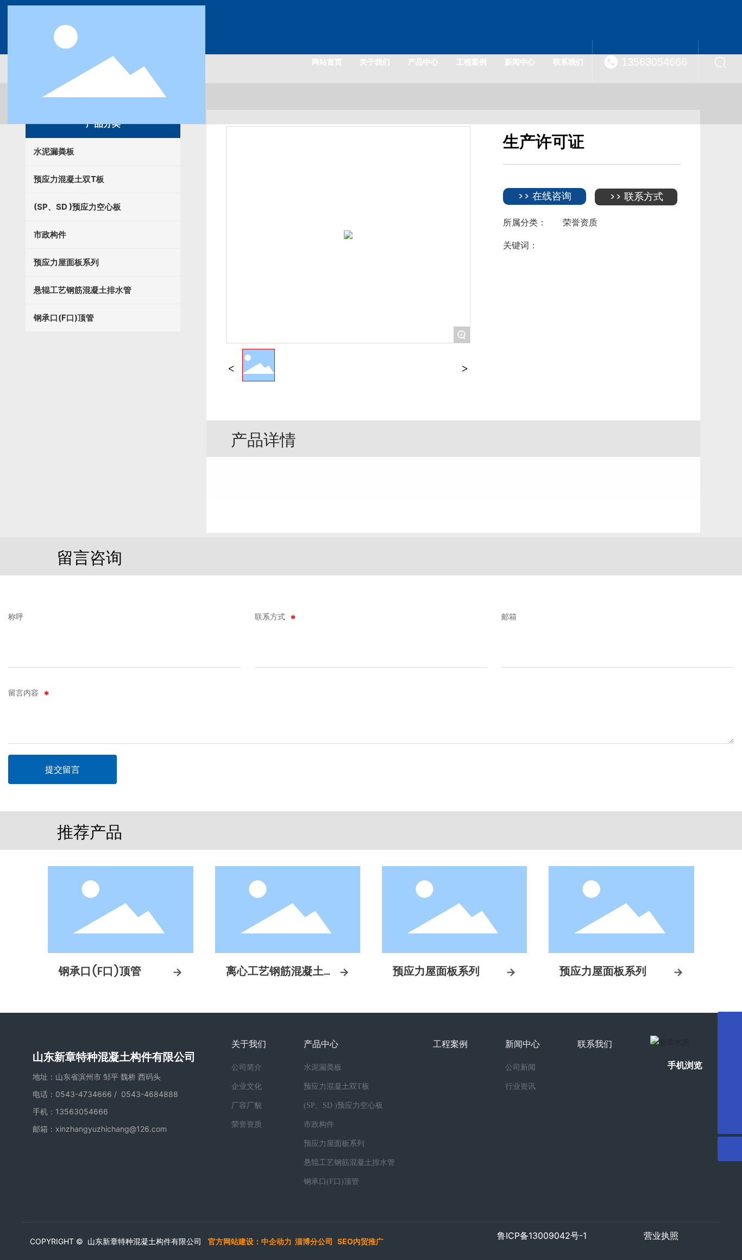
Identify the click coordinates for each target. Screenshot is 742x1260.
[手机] (730, 1048)
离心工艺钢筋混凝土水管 (280, 980)
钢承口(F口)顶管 (100, 972)
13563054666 (654, 62)
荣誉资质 (580, 222)
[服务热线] (730, 1073)
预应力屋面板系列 (436, 972)
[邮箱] (730, 1024)
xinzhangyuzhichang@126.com (111, 1128)
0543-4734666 (83, 1094)
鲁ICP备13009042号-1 (542, 1235)
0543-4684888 (149, 1094)
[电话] (730, 1097)
